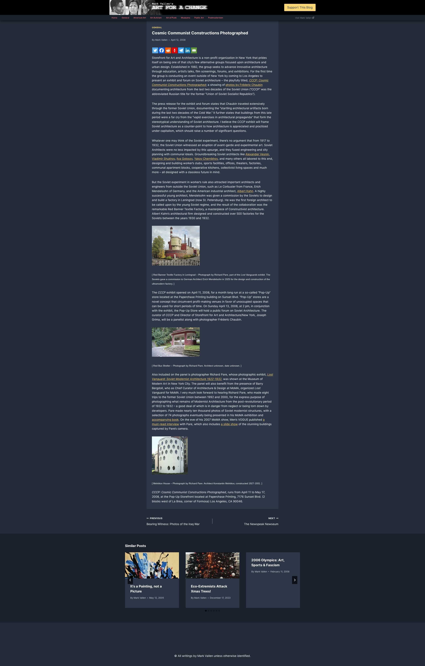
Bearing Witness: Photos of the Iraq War (173, 521)
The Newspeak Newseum (261, 521)
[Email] (194, 50)
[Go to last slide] (130, 580)
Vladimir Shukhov (163, 158)
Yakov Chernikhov (206, 158)
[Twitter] (155, 50)
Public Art (199, 17)
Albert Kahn (245, 191)
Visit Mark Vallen (303, 17)
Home (114, 17)
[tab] (206, 611)
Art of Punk (171, 17)
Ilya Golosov (185, 158)
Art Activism (156, 17)
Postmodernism (215, 17)
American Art (139, 17)
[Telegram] (181, 50)
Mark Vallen (161, 40)
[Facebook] (162, 50)
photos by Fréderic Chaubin (244, 84)
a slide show (229, 424)
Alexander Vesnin (257, 154)
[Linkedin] (187, 50)
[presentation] (152, 565)
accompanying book (165, 419)
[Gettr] (174, 50)
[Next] (294, 580)
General (125, 17)
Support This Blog (300, 7)
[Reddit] (168, 50)
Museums (185, 17)
